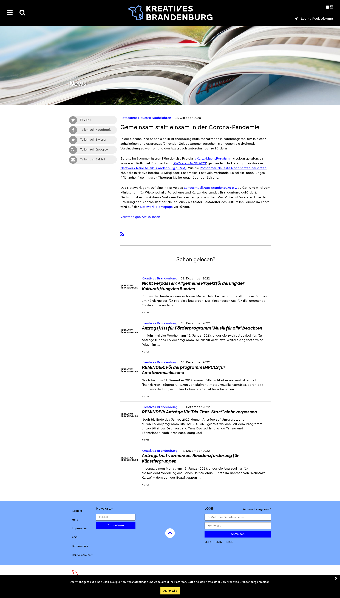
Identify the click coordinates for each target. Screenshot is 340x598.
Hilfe (75, 519)
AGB (75, 537)
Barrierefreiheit (82, 555)
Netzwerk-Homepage (156, 207)
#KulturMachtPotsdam (212, 158)
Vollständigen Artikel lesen (140, 217)
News (77, 84)
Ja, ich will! (170, 591)
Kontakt (77, 511)
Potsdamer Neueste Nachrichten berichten (233, 168)
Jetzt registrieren (219, 542)
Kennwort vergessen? (256, 509)
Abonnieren (116, 525)
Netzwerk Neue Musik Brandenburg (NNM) (153, 168)
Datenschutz (80, 546)
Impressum (79, 528)
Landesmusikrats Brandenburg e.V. (210, 187)
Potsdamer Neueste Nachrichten (145, 118)
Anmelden (238, 534)
